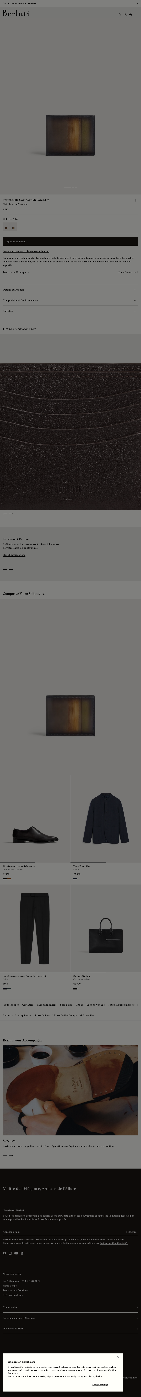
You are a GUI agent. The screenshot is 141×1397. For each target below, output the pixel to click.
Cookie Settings (100, 1384)
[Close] (117, 1357)
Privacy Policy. (95, 1376)
